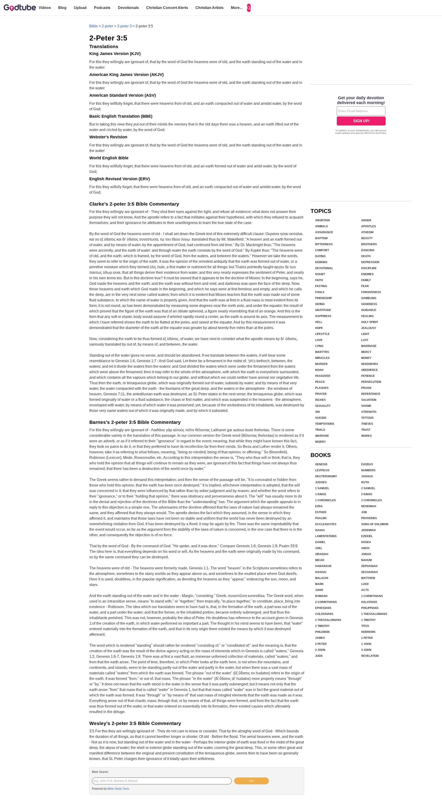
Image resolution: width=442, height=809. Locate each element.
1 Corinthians (372, 596)
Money (366, 358)
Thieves (367, 423)
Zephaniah (369, 566)
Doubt (320, 274)
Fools (319, 292)
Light (365, 334)
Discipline (369, 268)
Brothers (369, 244)
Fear (365, 286)
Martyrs (322, 352)
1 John (366, 644)
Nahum (366, 560)
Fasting (321, 286)
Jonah (366, 554)
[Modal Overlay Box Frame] (361, 116)
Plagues (322, 388)
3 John (366, 650)
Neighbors (369, 364)
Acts (365, 590)
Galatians (369, 602)
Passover (322, 376)
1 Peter (367, 638)
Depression (370, 262)
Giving (320, 304)
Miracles (322, 358)
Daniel (320, 542)
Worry (320, 441)
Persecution (371, 382)
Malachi (321, 578)
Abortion (322, 220)
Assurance (324, 232)
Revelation (370, 656)
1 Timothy (368, 620)
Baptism (321, 238)
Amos (365, 548)
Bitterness (324, 244)
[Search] (249, 8)
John (319, 590)
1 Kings (320, 494)
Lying (319, 346)
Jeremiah (368, 530)
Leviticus (322, 470)
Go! (251, 781)
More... (236, 8)
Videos (45, 8)
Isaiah (320, 530)
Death (366, 256)
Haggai (320, 572)
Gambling (368, 298)
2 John (320, 650)
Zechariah (369, 572)
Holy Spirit (369, 322)
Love (319, 340)
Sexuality (323, 405)
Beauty (367, 238)
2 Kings (366, 494)
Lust (364, 340)
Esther (320, 512)
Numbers (368, 470)
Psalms (321, 518)
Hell (318, 322)
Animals (321, 226)
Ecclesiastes (325, 524)
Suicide (320, 417)
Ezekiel (367, 536)
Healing (367, 316)
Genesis (321, 464)
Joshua (367, 476)
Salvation (368, 400)
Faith (319, 280)
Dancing (367, 250)
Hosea (366, 542)
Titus (365, 626)
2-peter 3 (124, 26)
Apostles (368, 226)
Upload (80, 8)
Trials (320, 429)
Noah (319, 370)
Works (366, 435)
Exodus (367, 464)
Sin (317, 411)
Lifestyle (322, 334)
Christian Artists (209, 8)
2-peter (107, 26)
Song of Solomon (374, 524)
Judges (321, 482)
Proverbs (369, 518)
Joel (318, 548)
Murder (321, 364)
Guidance (368, 310)
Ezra (319, 506)
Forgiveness (371, 292)
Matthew (368, 578)
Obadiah (321, 554)
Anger (366, 220)
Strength (368, 411)
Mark (319, 584)
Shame (366, 405)
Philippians (369, 608)
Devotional (324, 268)
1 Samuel (322, 488)
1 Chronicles (325, 500)
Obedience (369, 370)
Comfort (322, 250)
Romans (321, 596)
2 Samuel (368, 488)
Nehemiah (368, 506)
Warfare (322, 435)
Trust (365, 429)
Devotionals (128, 8)
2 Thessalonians (328, 620)
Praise (366, 388)
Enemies (367, 274)
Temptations (324, 423)
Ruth (365, 482)
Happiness (323, 316)
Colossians (324, 614)
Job (364, 512)
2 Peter (321, 644)
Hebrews (368, 632)
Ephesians (323, 608)
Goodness (369, 304)
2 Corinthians (326, 602)
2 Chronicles (371, 500)
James (320, 638)
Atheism (367, 232)
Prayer (321, 394)
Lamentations (326, 536)
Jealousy (368, 328)
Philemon (322, 632)
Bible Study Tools (118, 788)
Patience (368, 376)
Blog (62, 8)
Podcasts (102, 8)
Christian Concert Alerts (167, 8)
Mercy (366, 352)
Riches (320, 400)
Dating (320, 256)
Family (366, 280)
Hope (319, 328)
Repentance (370, 394)
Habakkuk (323, 566)
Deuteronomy (326, 476)
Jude (319, 656)
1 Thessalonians (374, 614)
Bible (93, 26)
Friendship (323, 298)
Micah (319, 560)
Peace (320, 382)
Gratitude (323, 310)
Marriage (368, 346)
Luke (365, 584)
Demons (321, 262)
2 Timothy (322, 626)
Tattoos (367, 417)
